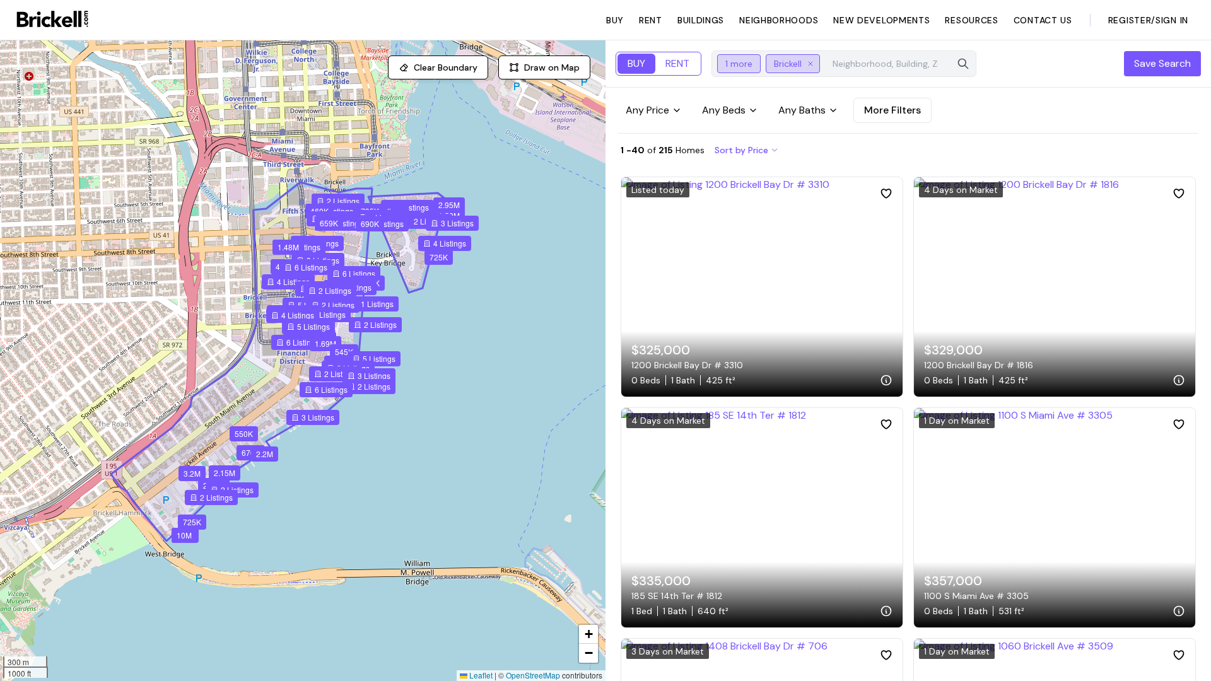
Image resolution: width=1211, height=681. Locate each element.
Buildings (700, 20)
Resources (971, 20)
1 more (738, 63)
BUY (636, 63)
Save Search (1162, 63)
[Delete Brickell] (810, 63)
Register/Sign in (1148, 20)
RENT (677, 63)
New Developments (881, 20)
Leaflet (480, 675)
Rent (650, 20)
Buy (615, 20)
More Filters (892, 110)
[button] (244, 433)
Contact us (1043, 20)
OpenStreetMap (533, 675)
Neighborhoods (778, 20)
